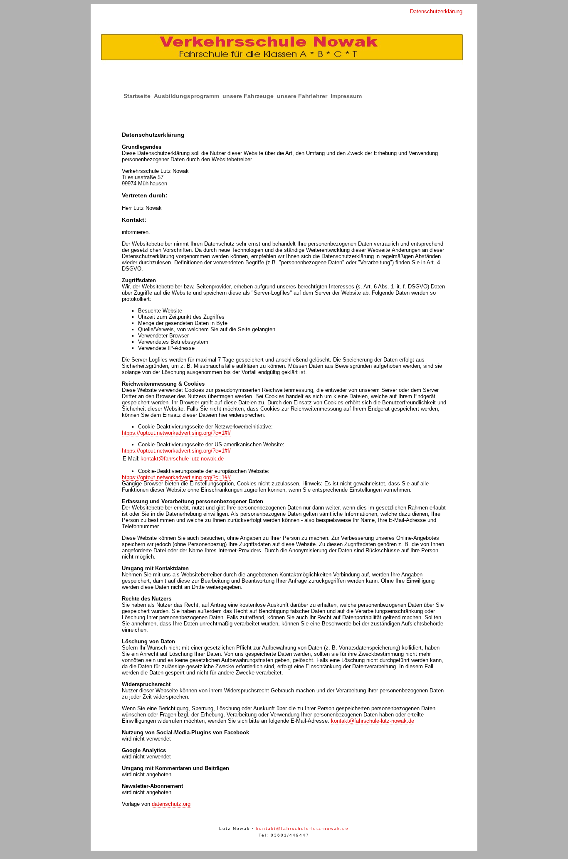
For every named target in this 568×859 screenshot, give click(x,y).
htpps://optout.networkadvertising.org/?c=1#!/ (176, 433)
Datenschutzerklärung (436, 11)
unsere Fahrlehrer (302, 96)
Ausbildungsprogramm (186, 96)
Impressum (346, 96)
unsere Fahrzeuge (248, 96)
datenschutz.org (171, 804)
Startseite (137, 96)
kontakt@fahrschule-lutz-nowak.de (182, 458)
